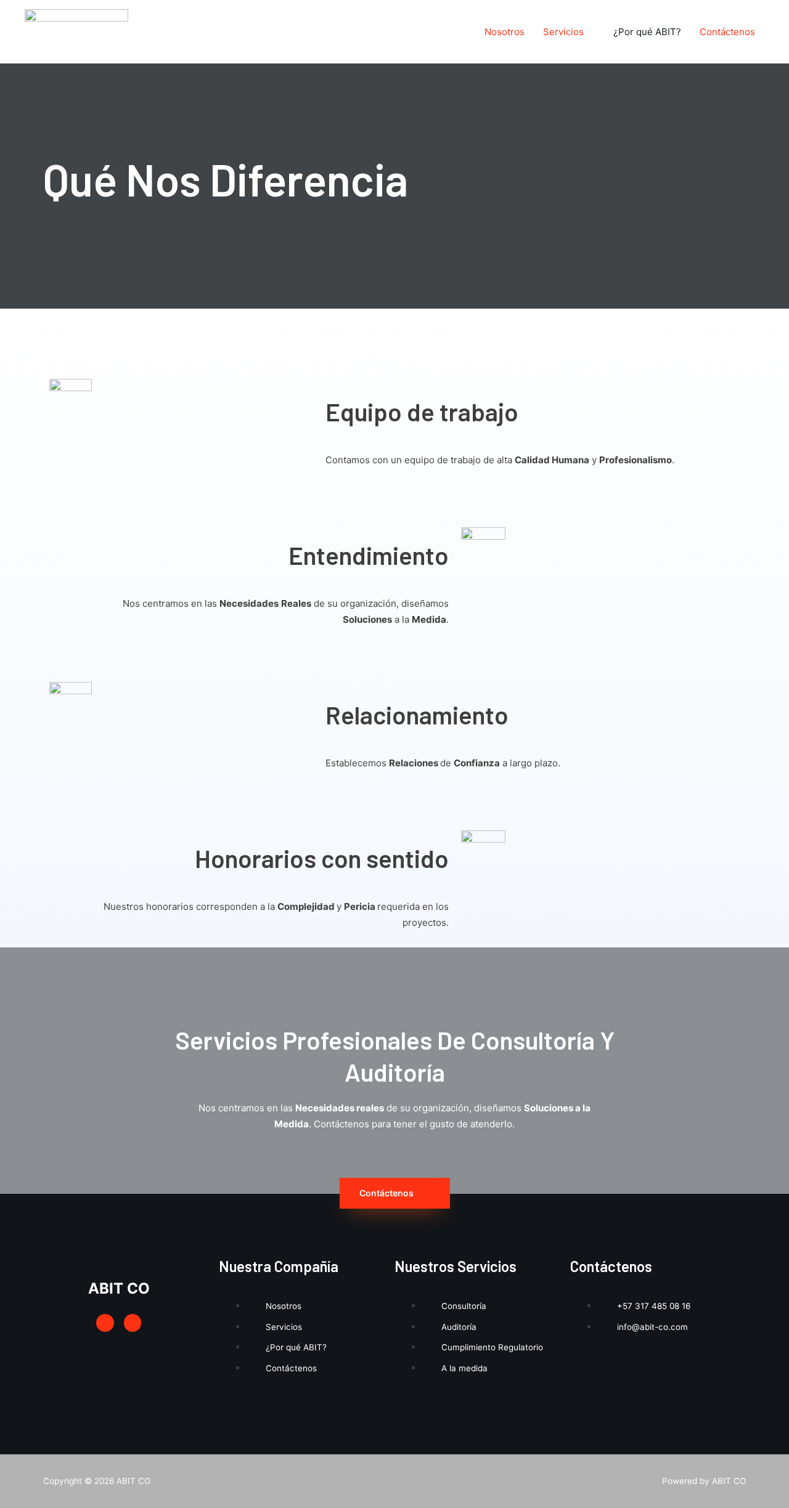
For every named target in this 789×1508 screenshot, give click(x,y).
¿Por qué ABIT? (647, 32)
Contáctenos (727, 32)
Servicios (563, 32)
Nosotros (504, 32)
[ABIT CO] (76, 31)
